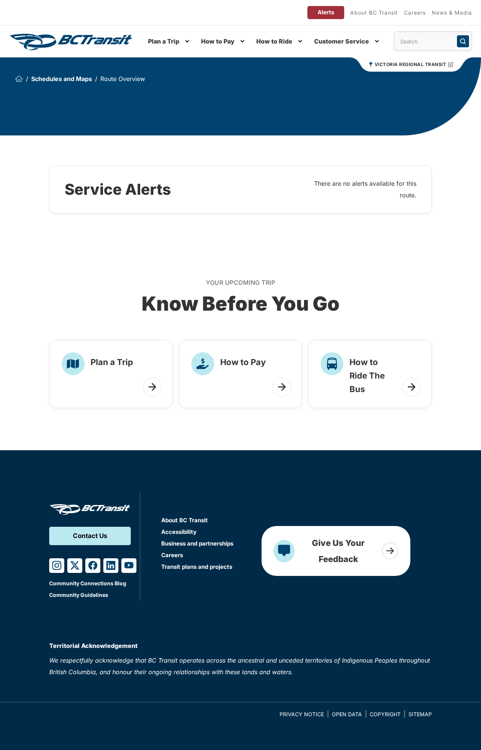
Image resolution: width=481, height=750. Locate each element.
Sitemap (420, 714)
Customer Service (341, 41)
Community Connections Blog (87, 583)
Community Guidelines (78, 595)
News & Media (452, 12)
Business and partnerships (197, 543)
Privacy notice (302, 714)
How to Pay (217, 41)
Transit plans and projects (196, 566)
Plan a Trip (163, 41)
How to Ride (274, 41)
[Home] (19, 79)
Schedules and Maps (61, 79)
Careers (415, 12)
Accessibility (179, 531)
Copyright (385, 714)
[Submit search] (463, 41)
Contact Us (90, 536)
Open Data (347, 714)
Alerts (326, 12)
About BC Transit (374, 12)
